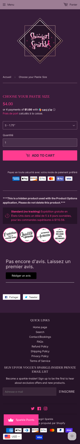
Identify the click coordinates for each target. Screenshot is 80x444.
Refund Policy (40, 346)
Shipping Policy (40, 351)
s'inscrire (67, 391)
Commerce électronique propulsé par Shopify (38, 423)
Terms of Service (40, 360)
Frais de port (10, 113)
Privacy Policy (40, 356)
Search (40, 332)
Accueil (7, 76)
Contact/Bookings (40, 336)
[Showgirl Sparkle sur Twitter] (33, 409)
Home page (40, 327)
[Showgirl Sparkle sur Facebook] (39, 409)
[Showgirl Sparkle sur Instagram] (45, 409)
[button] (40, 109)
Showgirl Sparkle (43, 418)
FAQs (40, 341)
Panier (73, 4)
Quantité (8, 135)
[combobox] (12, 437)
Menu (10, 4)
